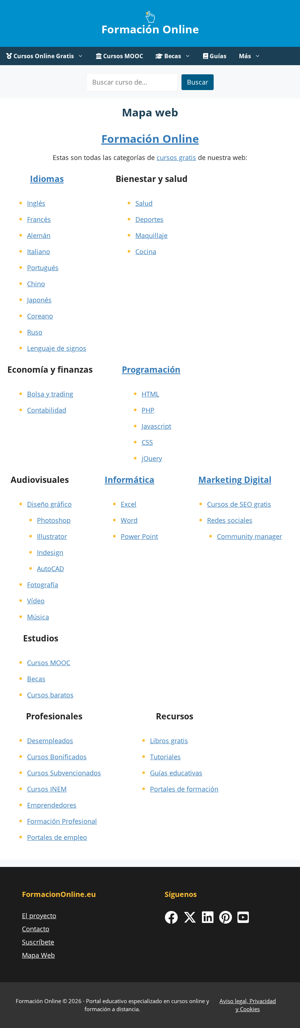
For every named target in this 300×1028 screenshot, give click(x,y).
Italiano (38, 251)
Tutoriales (165, 756)
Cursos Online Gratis (43, 56)
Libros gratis (169, 740)
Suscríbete (38, 942)
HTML (150, 394)
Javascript (156, 426)
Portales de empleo (57, 837)
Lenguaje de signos (56, 348)
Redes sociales (229, 520)
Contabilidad (46, 410)
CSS (147, 442)
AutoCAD (50, 568)
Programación (151, 369)
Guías (217, 56)
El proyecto (39, 915)
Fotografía (42, 584)
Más (245, 56)
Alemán (38, 235)
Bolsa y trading (50, 394)
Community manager (249, 536)
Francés (39, 219)
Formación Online (150, 29)
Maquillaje (151, 235)
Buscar (197, 82)
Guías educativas (176, 772)
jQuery (152, 458)
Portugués (43, 267)
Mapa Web (38, 955)
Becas (172, 56)
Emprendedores (51, 805)
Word (129, 520)
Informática (129, 479)
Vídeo (36, 600)
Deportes (149, 219)
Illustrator (52, 536)
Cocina (145, 251)
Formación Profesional (62, 821)
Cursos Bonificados (57, 756)
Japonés (39, 299)
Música (38, 616)
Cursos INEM (47, 789)
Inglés (36, 203)
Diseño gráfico (49, 504)
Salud (144, 203)
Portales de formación (184, 789)
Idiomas (47, 179)
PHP (148, 410)
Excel (128, 504)
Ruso (34, 332)
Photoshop (54, 520)
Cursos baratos (50, 694)
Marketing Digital (234, 479)
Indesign (50, 552)
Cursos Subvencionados (64, 772)
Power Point (139, 536)
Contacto (35, 928)
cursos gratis (176, 157)
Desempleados (50, 740)
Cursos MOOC (122, 56)
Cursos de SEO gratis (239, 504)
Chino (36, 283)
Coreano (40, 316)
